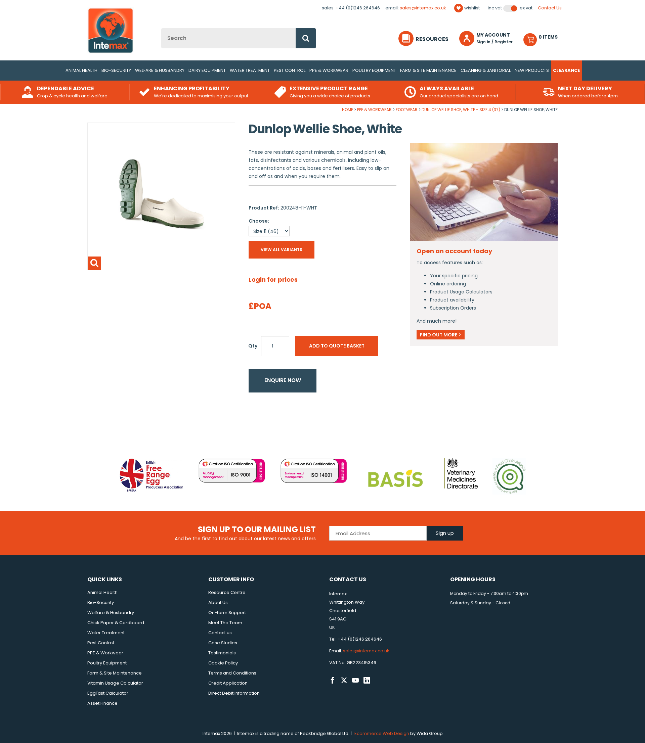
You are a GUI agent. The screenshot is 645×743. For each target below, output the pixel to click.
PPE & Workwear (328, 70)
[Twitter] (344, 680)
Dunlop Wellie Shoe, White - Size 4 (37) (461, 109)
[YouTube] (355, 680)
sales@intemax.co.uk (423, 8)
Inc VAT (495, 8)
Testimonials (222, 653)
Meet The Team (225, 622)
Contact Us (550, 8)
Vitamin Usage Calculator (115, 683)
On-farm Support (227, 612)
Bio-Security (116, 70)
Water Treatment (250, 70)
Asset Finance (102, 703)
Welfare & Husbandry (159, 70)
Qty (252, 345)
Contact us (220, 633)
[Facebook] (332, 680)
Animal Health (81, 70)
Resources (432, 39)
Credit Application (228, 683)
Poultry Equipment (374, 70)
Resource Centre (227, 592)
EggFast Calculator (107, 693)
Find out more (440, 334)
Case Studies (222, 643)
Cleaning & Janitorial (486, 70)
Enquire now (282, 380)
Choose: (259, 221)
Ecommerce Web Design (381, 733)
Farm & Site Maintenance (428, 70)
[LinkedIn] (366, 680)
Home (347, 109)
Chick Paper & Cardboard (115, 622)
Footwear (407, 109)
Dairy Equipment (207, 70)
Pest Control (289, 70)
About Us (218, 602)
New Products (532, 70)
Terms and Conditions (232, 673)
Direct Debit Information (234, 693)
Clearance (566, 70)
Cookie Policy (223, 663)
